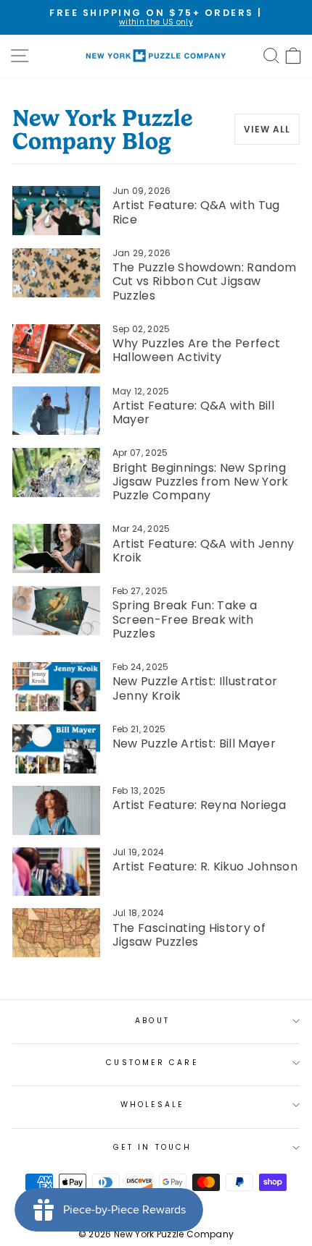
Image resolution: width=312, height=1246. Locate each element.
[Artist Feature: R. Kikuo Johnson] (56, 872)
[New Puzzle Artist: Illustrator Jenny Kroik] (56, 686)
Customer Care (152, 1062)
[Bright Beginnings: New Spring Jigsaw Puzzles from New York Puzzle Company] (56, 472)
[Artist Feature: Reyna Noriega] (56, 810)
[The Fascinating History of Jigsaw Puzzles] (56, 932)
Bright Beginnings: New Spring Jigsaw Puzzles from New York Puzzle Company (200, 481)
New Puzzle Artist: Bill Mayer (194, 743)
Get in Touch (152, 1147)
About (152, 1020)
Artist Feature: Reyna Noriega (199, 805)
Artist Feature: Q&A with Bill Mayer (193, 412)
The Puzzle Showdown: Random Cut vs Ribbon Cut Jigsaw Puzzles (204, 281)
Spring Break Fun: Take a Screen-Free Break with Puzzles (185, 619)
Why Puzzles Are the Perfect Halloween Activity (196, 350)
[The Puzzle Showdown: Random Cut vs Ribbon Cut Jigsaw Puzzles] (56, 272)
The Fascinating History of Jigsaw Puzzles (189, 935)
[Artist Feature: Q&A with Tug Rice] (56, 210)
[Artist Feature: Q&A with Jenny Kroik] (56, 548)
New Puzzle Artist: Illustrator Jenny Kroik (195, 688)
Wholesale (152, 1104)
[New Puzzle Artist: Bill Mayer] (56, 749)
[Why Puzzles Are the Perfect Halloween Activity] (56, 348)
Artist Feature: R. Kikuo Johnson (204, 866)
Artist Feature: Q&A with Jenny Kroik (203, 550)
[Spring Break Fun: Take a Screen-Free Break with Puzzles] (56, 610)
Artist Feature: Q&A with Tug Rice (196, 212)
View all (267, 129)
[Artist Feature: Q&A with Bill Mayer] (56, 411)
